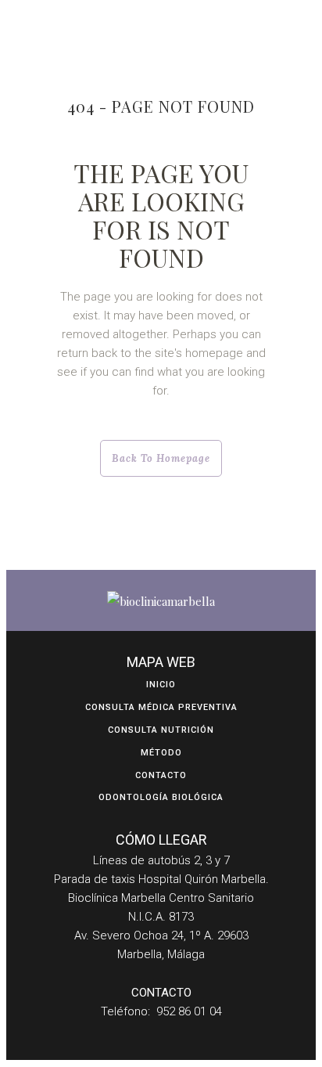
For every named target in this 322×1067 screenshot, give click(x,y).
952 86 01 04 (189, 1011)
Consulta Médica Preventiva (161, 707)
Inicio (161, 684)
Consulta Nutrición (161, 730)
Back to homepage (161, 458)
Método (161, 753)
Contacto (161, 775)
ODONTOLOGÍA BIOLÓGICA (161, 797)
